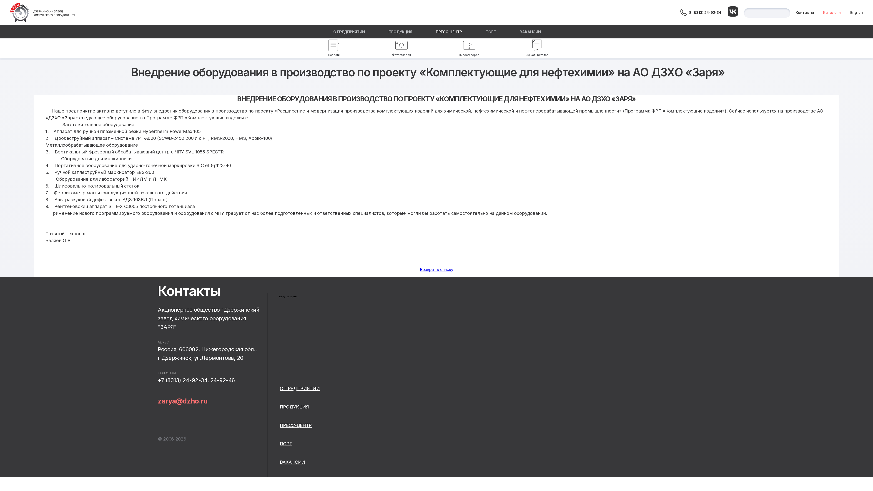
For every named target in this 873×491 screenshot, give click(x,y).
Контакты (805, 12)
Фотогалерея (401, 55)
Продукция (400, 32)
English (856, 12)
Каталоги (832, 12)
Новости (334, 55)
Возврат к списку (436, 269)
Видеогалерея (469, 55)
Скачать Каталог (537, 55)
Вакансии (530, 32)
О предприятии (349, 32)
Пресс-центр (449, 32)
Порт (491, 32)
